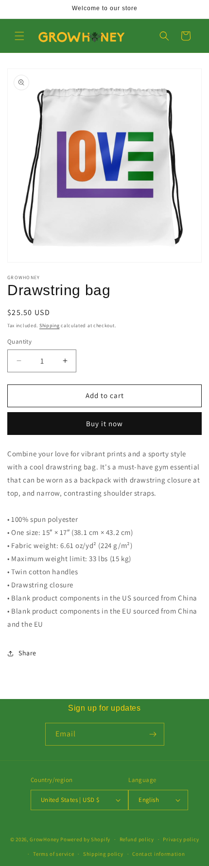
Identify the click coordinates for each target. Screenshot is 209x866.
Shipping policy (103, 853)
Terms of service (53, 853)
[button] (19, 36)
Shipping (49, 325)
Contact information (158, 853)
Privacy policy (181, 839)
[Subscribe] (153, 734)
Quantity (19, 341)
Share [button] (27, 653)
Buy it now (104, 423)
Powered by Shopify (85, 839)
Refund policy (137, 839)
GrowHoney (44, 839)
